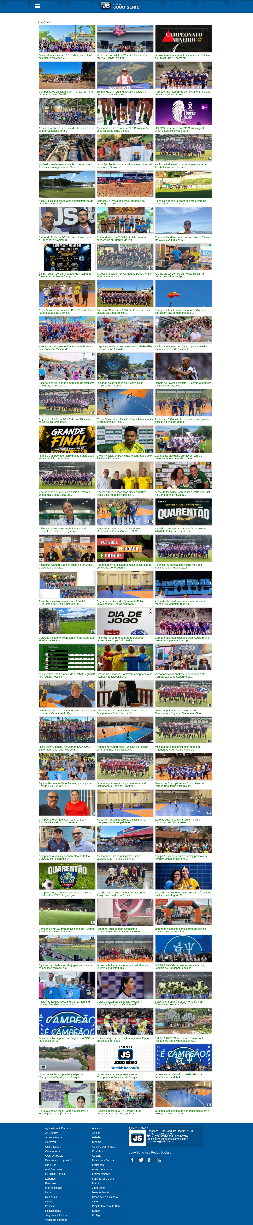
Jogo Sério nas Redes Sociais (150, 1152)
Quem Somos (138, 1128)
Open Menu (37, 6)
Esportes (44, 22)
